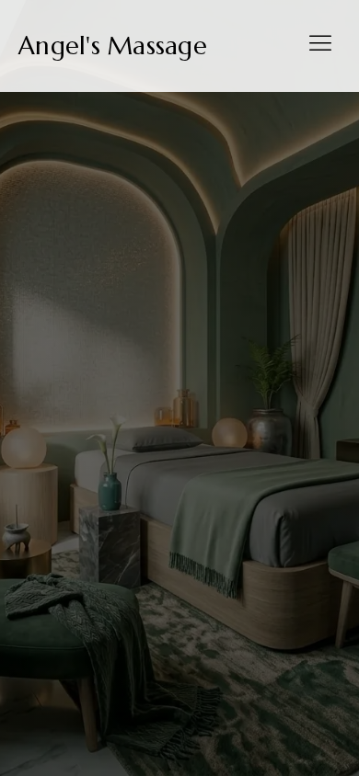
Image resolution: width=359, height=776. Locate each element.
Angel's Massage (112, 46)
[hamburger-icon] (320, 46)
